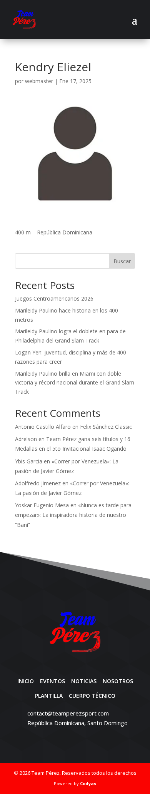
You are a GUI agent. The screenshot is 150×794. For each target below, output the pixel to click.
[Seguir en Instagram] (82, 742)
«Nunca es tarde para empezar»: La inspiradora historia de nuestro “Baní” (73, 514)
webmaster (39, 81)
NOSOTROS (118, 681)
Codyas (88, 783)
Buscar (122, 261)
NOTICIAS (84, 681)
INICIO (25, 681)
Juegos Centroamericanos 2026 (54, 298)
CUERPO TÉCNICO (92, 695)
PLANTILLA (49, 695)
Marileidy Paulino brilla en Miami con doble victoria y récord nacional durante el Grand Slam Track (74, 383)
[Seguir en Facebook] (68, 742)
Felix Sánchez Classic (106, 426)
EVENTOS (52, 681)
